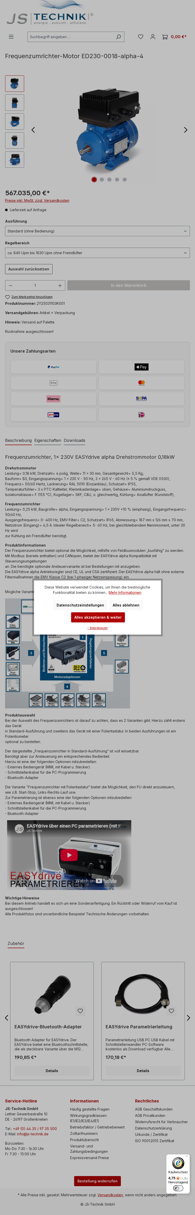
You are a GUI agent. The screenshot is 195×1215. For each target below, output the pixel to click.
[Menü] (187, 1157)
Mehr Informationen (125, 592)
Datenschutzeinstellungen (80, 605)
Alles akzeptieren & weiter (98, 617)
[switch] (178, 1188)
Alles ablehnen (126, 605)
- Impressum (97, 628)
